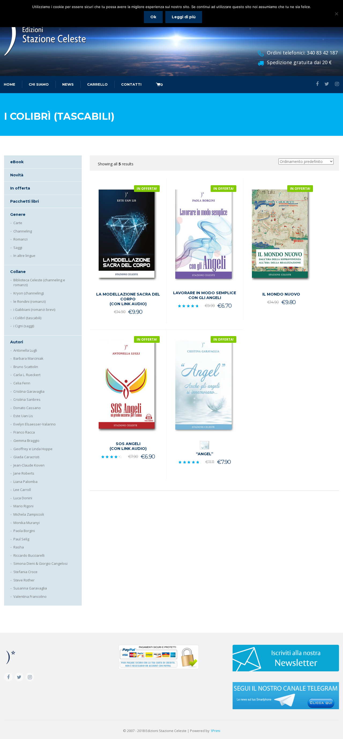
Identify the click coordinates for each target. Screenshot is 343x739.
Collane (18, 271)
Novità (16, 175)
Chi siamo (39, 84)
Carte (17, 222)
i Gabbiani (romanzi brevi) (34, 309)
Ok (153, 16)
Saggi (17, 247)
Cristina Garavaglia (28, 391)
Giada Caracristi (26, 456)
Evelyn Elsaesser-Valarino (34, 424)
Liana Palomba (25, 481)
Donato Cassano (27, 407)
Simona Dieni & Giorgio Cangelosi (40, 563)
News (68, 84)
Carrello (97, 84)
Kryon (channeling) (28, 293)
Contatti (131, 84)
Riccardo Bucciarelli (28, 555)
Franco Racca (24, 432)
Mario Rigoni (23, 506)
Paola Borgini (24, 530)
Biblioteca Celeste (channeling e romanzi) (39, 282)
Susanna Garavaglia (30, 588)
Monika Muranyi (26, 522)
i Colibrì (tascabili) (27, 317)
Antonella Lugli (25, 350)
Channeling (22, 231)
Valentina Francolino (30, 596)
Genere (17, 214)
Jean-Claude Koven (28, 465)
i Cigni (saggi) (23, 325)
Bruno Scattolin (25, 366)
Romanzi (20, 239)
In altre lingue (24, 255)
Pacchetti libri (24, 201)
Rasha (18, 547)
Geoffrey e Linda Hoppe (33, 448)
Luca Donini (22, 498)
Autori (16, 342)
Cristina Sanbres (26, 399)
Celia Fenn (21, 383)
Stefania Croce (25, 571)
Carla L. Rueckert (26, 374)
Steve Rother (24, 580)
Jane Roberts (23, 473)
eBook (17, 161)
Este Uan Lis (23, 415)
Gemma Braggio (26, 440)
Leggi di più (184, 16)
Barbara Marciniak (28, 358)
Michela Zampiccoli (28, 514)
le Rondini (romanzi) (29, 301)
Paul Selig (21, 539)
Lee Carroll (22, 489)
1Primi (215, 730)
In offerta (20, 188)
